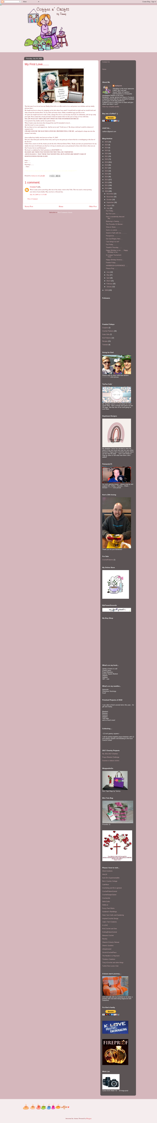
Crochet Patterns (108, 331)
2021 (106, 156)
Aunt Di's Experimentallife (110, 878)
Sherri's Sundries (108, 945)
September (110, 202)
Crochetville (106, 898)
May (108, 275)
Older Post (93, 206)
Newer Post (29, 206)
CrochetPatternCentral (109, 891)
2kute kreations (107, 871)
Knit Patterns (106, 338)
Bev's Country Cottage (109, 881)
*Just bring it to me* (112, 241)
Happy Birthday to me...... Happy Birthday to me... (117, 251)
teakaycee (118, 86)
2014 (106, 177)
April (108, 278)
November (110, 197)
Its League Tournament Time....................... (114, 256)
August (109, 205)
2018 (106, 165)
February (110, 284)
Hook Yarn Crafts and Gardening (113, 915)
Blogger (88, 1118)
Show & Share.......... (113, 227)
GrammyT (33, 187)
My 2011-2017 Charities (110, 754)
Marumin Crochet (108, 935)
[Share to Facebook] (57, 176)
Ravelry (104, 939)
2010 (106, 188)
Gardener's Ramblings (109, 911)
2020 (106, 159)
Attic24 (104, 874)
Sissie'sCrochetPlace (109, 952)
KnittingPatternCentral (109, 932)
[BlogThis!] (53, 176)
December (110, 194)
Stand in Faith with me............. (116, 233)
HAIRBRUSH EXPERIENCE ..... (117, 265)
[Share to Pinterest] (59, 176)
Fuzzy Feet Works (108, 908)
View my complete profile (110, 106)
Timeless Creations (108, 959)
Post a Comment (33, 199)
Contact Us (106, 62)
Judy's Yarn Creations (109, 922)
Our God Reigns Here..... (114, 239)
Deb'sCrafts (106, 901)
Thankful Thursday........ (114, 247)
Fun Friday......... (111, 244)
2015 (106, 174)
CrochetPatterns (107, 560)
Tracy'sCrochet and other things (112, 962)
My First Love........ (112, 214)
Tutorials (105, 344)
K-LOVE (105, 925)
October (109, 199)
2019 (106, 162)
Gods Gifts (106, 334)
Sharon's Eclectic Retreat (110, 942)
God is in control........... (114, 230)
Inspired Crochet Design (110, 918)
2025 (106, 145)
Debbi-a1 (105, 905)
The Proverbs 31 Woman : (114, 224)
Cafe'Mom (105, 884)
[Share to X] (55, 176)
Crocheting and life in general (112, 888)
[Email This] (50, 176)
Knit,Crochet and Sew (109, 928)
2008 (106, 290)
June (108, 272)
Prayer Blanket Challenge (110, 757)
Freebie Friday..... (112, 262)
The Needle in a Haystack (111, 956)
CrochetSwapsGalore (109, 895)
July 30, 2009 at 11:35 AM (38, 194)
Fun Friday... (110, 211)
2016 (106, 171)
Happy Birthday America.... (115, 260)
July (108, 208)
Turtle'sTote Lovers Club (110, 966)
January (109, 287)
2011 (106, 185)
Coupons (105, 328)
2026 (106, 142)
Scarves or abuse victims (110, 760)
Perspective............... (113, 236)
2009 (106, 191)
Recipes (105, 341)
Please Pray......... (112, 268)
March (109, 281)
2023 (106, 150)
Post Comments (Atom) (65, 212)
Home (61, 206)
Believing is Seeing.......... (114, 221)
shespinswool (106, 949)
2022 (106, 153)
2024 (106, 148)
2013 (106, 179)
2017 (106, 168)
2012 (106, 182)
